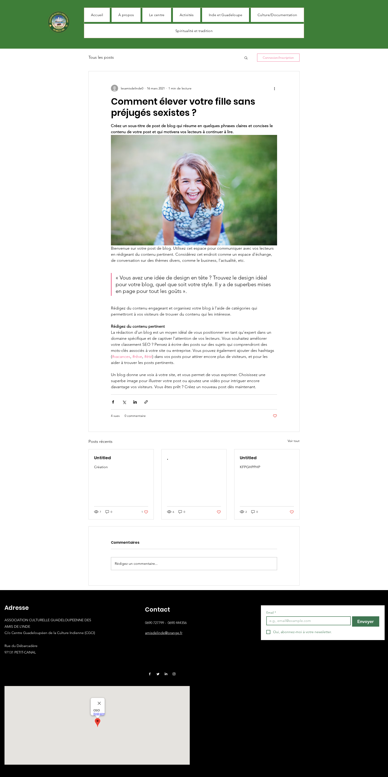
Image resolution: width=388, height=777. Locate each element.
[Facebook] (149, 673)
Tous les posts (101, 57)
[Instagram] (174, 673)
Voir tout (294, 441)
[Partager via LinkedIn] (135, 402)
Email (271, 613)
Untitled (102, 458)
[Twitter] (157, 673)
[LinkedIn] (165, 673)
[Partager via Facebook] (113, 402)
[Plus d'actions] (274, 88)
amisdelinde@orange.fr (163, 633)
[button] (246, 57)
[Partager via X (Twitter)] (124, 402)
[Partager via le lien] (146, 402)
